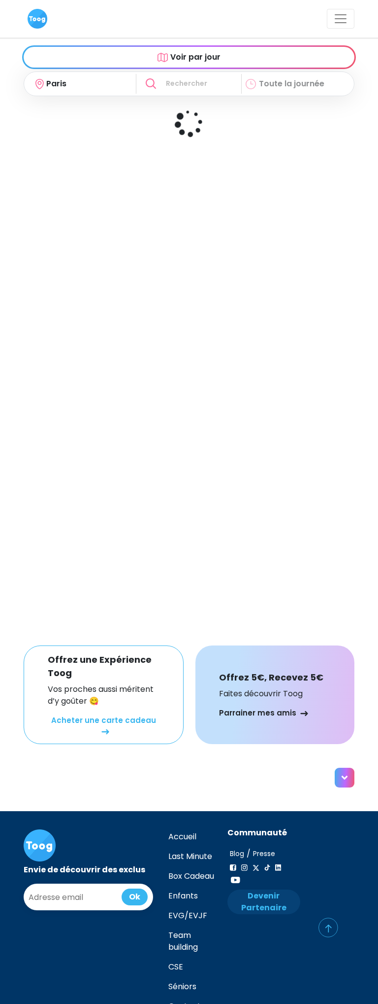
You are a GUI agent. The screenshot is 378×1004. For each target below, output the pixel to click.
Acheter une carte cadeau (103, 720)
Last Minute (190, 856)
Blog (237, 854)
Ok (134, 896)
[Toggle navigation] (340, 19)
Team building (183, 941)
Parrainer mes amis (257, 713)
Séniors (182, 986)
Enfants (183, 895)
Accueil (182, 836)
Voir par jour (195, 57)
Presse (264, 854)
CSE (175, 966)
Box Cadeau (191, 876)
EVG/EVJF (187, 915)
